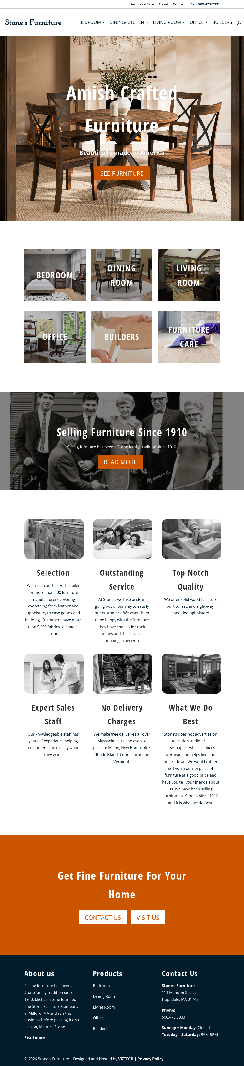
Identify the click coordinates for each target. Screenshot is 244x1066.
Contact (179, 4)
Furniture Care (142, 4)
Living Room (167, 23)
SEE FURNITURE (122, 173)
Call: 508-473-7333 (205, 4)
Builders (222, 23)
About (163, 4)
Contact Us (103, 917)
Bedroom (90, 23)
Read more (120, 462)
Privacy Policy (150, 1058)
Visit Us (148, 917)
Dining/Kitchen (127, 23)
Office (196, 23)
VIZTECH (125, 1058)
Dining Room (104, 996)
